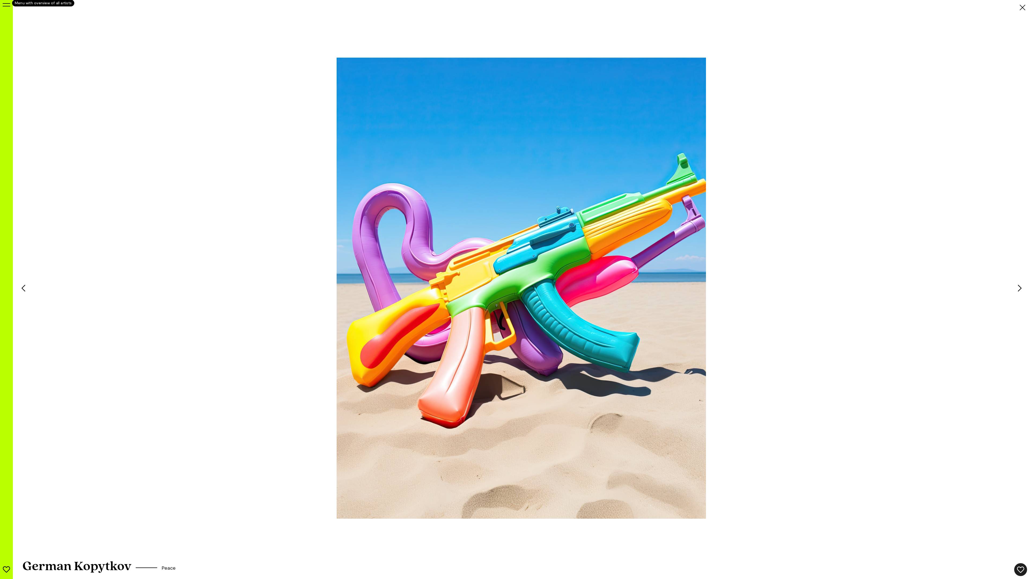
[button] (19, 288)
